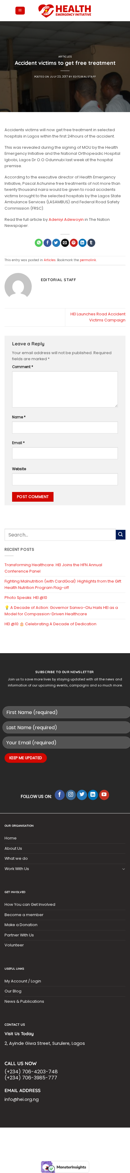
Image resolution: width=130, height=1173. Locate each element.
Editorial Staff (84, 76)
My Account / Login (23, 981)
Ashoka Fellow (107, 1139)
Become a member (24, 914)
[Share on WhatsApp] (39, 243)
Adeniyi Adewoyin (66, 219)
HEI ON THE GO (101, 1142)
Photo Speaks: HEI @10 (26, 597)
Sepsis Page (54, 1139)
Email (18, 442)
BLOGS (22, 1135)
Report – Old (51, 1146)
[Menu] (19, 11)
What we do (16, 858)
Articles (65, 56)
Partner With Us (19, 935)
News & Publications (24, 1001)
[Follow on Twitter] (82, 795)
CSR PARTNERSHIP (45, 1135)
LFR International (25, 1139)
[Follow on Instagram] (71, 795)
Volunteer (14, 945)
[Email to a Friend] (65, 243)
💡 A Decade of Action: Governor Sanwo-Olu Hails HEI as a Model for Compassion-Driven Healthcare (61, 610)
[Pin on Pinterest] (74, 243)
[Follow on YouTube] (104, 795)
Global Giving (78, 1146)
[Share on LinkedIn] (82, 243)
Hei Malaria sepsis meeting (88, 1135)
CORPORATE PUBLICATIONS (65, 1142)
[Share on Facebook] (47, 243)
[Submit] (120, 535)
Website (19, 469)
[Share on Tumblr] (91, 243)
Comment (22, 366)
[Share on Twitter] (56, 243)
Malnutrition (29, 1142)
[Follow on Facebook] (60, 795)
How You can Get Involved (30, 904)
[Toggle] (123, 869)
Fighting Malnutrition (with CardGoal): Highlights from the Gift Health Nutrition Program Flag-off (63, 584)
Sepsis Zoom (79, 1139)
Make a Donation (21, 924)
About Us (13, 848)
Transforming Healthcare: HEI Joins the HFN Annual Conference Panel (53, 567)
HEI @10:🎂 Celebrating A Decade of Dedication (50, 623)
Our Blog (13, 991)
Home (11, 838)
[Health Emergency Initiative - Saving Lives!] (65, 10)
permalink (88, 260)
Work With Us (17, 868)
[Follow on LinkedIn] (93, 795)
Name (19, 417)
